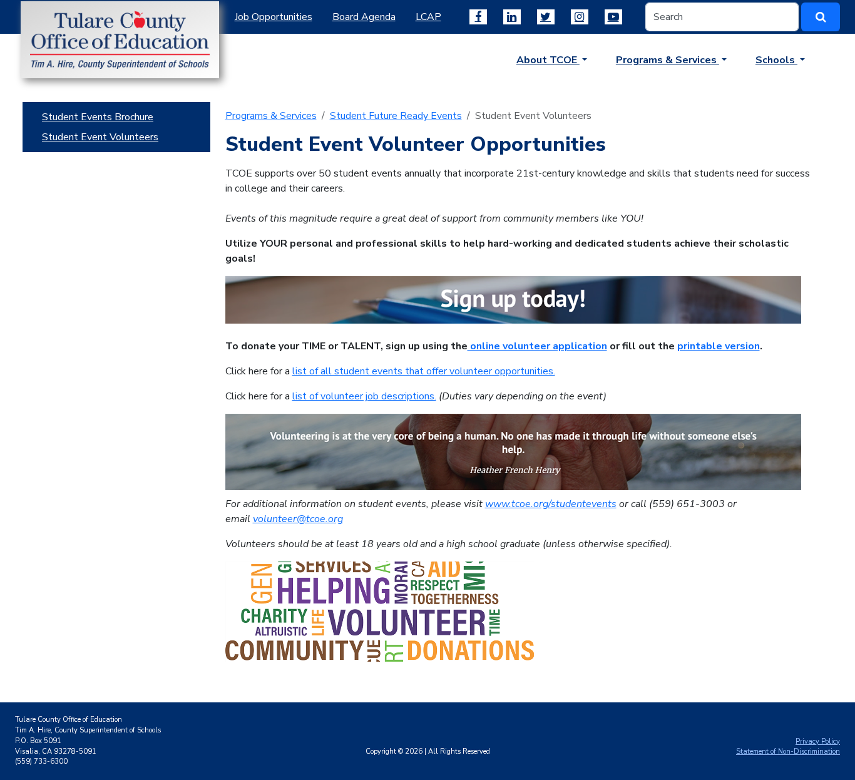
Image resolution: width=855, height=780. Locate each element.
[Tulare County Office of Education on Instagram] (579, 16)
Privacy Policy (818, 741)
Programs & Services (271, 116)
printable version (718, 346)
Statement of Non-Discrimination (788, 751)
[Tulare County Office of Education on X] (546, 16)
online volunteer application (537, 346)
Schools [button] (776, 60)
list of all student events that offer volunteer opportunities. (423, 371)
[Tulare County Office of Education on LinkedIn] (512, 16)
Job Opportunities (273, 17)
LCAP (428, 17)
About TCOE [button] (548, 60)
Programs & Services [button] (667, 60)
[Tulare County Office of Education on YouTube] (613, 16)
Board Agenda (364, 17)
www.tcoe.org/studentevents (551, 504)
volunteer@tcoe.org (298, 519)
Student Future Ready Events (396, 116)
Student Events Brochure (97, 117)
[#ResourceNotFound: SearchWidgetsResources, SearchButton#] (820, 17)
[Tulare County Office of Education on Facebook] (478, 16)
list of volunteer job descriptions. (364, 396)
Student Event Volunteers (100, 137)
